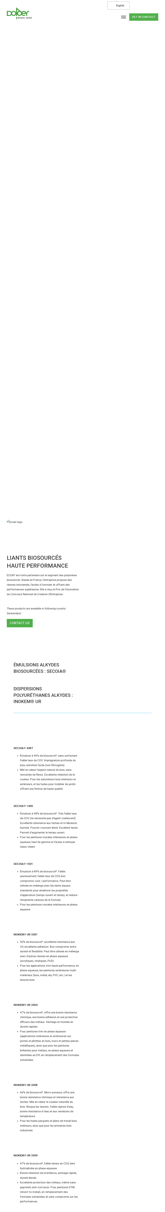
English (119, 5)
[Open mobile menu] (123, 17)
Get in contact (143, 16)
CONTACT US (19, 623)
